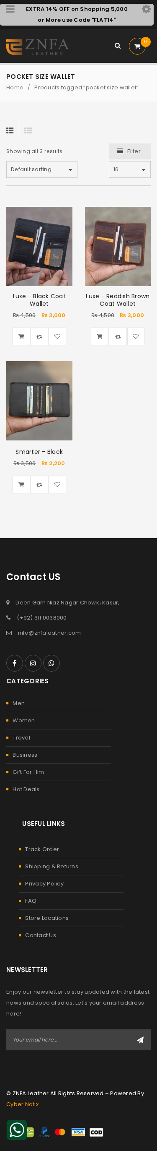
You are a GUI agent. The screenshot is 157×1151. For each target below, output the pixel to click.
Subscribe (140, 1039)
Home (14, 87)
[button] (21, 336)
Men (19, 703)
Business (25, 755)
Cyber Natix (22, 1104)
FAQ (30, 901)
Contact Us (40, 935)
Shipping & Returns (51, 866)
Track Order (42, 849)
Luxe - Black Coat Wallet (39, 300)
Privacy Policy (44, 884)
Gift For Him (28, 772)
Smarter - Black (39, 452)
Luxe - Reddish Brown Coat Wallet (117, 300)
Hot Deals (26, 789)
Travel (21, 738)
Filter (134, 151)
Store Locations (47, 918)
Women (24, 720)
